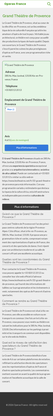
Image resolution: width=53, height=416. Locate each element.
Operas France (15, 4)
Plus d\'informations (26, 147)
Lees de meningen (19, 140)
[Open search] (49, 4)
